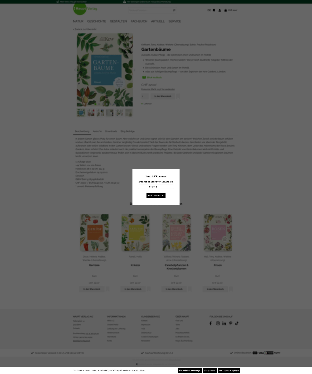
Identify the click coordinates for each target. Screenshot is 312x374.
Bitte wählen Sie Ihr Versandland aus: (156, 182)
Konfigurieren (209, 371)
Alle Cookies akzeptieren (229, 371)
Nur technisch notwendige (189, 371)
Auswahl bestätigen (156, 195)
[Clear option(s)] (168, 187)
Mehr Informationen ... (139, 370)
